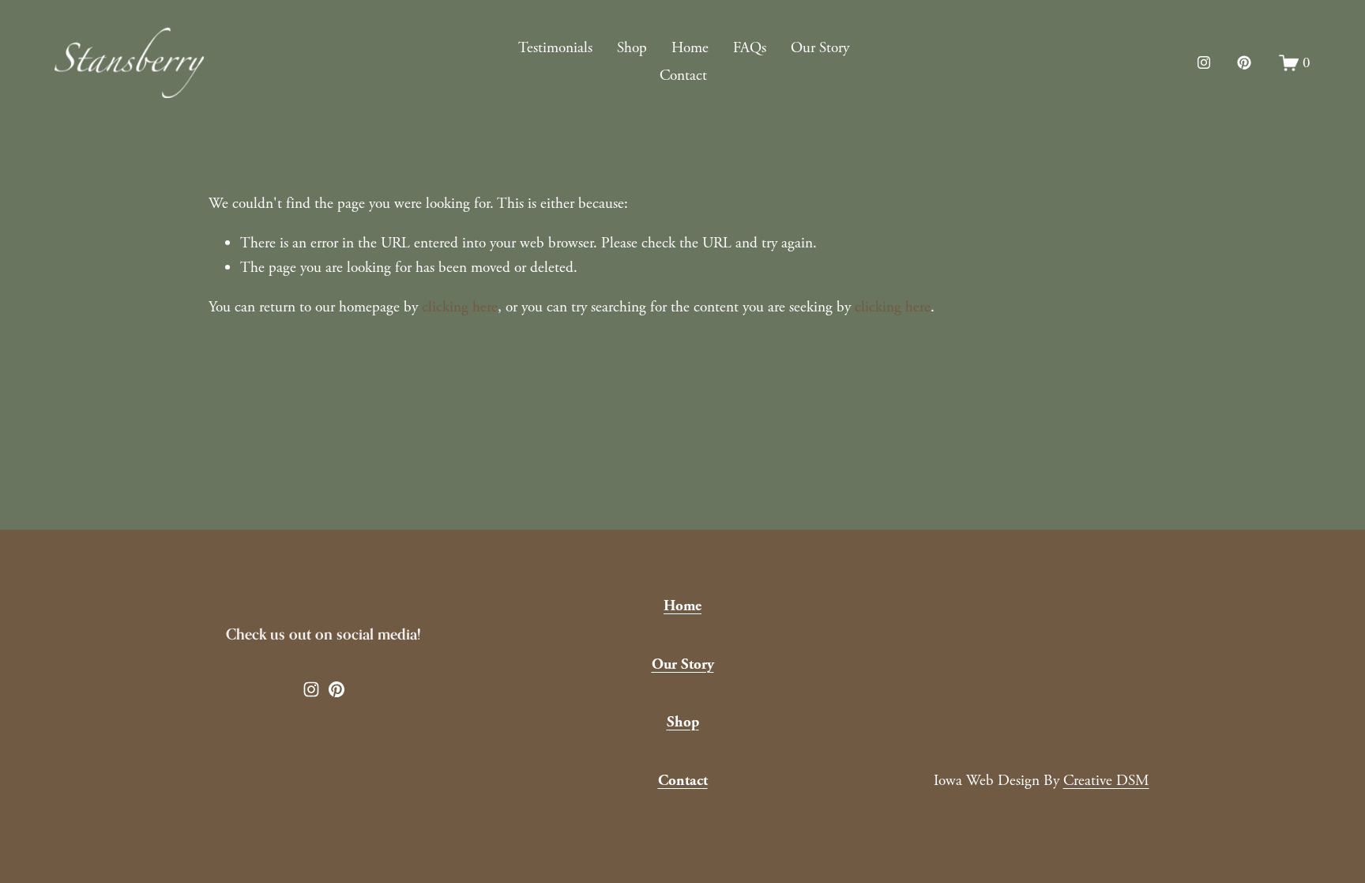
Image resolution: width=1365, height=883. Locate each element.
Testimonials (555, 48)
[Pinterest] (1244, 62)
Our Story (820, 48)
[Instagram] (1204, 62)
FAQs (749, 48)
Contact (683, 75)
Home (690, 48)
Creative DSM (1106, 781)
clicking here (460, 307)
